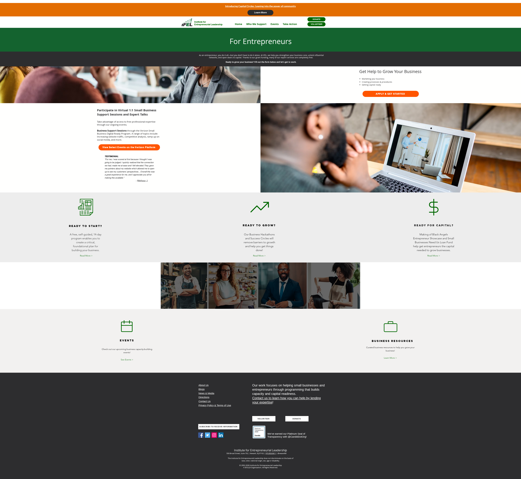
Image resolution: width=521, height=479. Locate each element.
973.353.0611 (271, 453)
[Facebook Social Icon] (201, 435)
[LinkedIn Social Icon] (220, 435)
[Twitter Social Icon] (207, 435)
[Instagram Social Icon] (214, 435)
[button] (256, 24)
